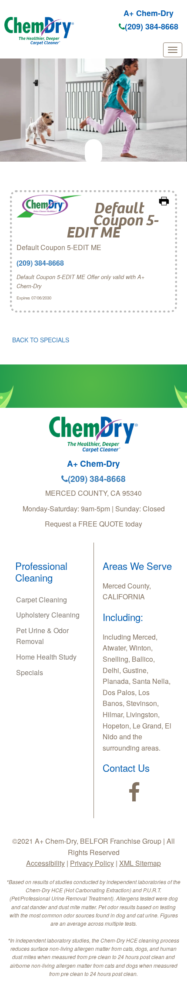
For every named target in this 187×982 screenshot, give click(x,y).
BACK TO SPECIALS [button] (40, 339)
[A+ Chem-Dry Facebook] (134, 792)
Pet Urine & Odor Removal (42, 636)
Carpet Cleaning (41, 600)
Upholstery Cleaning (48, 615)
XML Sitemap (140, 863)
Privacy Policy (92, 863)
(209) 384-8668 (151, 26)
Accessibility (45, 863)
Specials (29, 672)
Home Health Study (46, 657)
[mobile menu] (172, 49)
